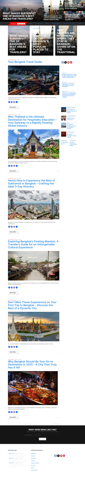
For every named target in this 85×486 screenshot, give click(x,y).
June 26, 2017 (70, 116)
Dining (47, 23)
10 (26, 423)
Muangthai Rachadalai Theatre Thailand (71, 136)
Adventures (47, 14)
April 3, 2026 (74, 12)
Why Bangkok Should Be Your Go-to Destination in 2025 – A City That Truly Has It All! (32, 364)
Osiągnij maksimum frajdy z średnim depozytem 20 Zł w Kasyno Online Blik (69, 76)
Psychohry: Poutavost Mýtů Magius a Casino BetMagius (68, 85)
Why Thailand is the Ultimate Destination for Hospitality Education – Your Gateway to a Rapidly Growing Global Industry (32, 121)
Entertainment (56, 23)
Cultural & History (35, 463)
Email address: (28, 435)
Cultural (33, 460)
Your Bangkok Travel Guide (25, 61)
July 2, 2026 (53, 14)
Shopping (80, 23)
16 (31, 423)
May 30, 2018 (70, 132)
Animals (33, 456)
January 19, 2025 (18, 359)
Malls (68, 123)
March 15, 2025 (17, 178)
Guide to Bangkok (71, 107)
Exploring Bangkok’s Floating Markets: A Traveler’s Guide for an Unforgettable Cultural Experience (33, 244)
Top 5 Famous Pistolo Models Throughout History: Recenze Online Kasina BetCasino (18, 466)
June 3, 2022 (73, 123)
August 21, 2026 (71, 73)
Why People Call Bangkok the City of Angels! (72, 111)
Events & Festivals (69, 23)
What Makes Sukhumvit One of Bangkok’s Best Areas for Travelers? (19, 16)
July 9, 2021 (72, 141)
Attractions (6, 11)
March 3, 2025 (18, 300)
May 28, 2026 (75, 1)
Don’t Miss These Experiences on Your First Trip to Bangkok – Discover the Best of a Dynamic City (32, 305)
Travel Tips (64, 73)
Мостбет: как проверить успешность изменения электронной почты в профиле (69, 95)
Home (30, 23)
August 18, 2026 (13, 11)
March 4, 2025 (18, 239)
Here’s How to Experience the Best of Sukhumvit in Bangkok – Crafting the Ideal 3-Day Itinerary (31, 183)
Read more (13, 107)
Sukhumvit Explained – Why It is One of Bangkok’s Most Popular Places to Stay (53, 17)
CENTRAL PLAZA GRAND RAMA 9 (73, 144)
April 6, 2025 (17, 60)
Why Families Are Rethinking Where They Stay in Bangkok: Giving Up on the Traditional (66, 41)
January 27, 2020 (70, 108)
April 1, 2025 (17, 114)
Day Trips (33, 465)
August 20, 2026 (71, 91)
